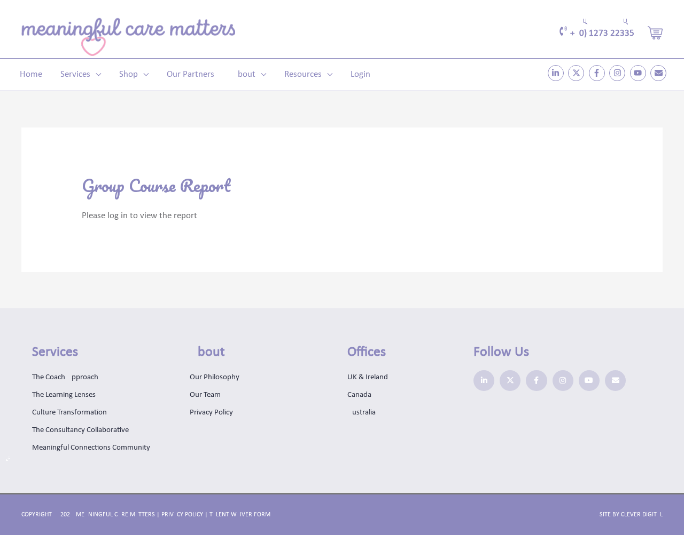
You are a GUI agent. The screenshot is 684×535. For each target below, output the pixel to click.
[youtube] (639, 73)
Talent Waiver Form (239, 515)
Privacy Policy (182, 515)
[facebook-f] (598, 73)
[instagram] (618, 73)
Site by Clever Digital (631, 515)
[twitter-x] (577, 73)
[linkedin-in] (557, 73)
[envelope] (659, 73)
